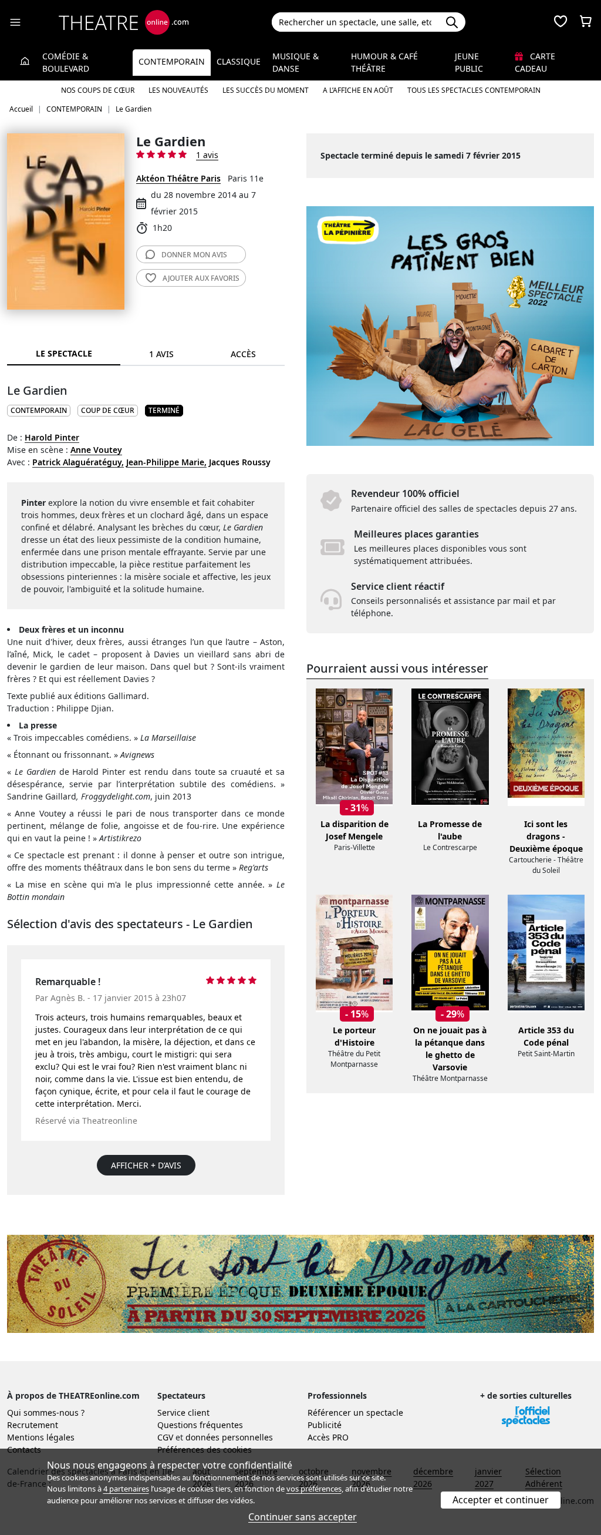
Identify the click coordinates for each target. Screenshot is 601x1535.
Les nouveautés (178, 90)
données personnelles (229, 1437)
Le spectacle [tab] (64, 353)
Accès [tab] (243, 354)
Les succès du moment (265, 90)
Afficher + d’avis (146, 1165)
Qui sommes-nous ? (46, 1412)
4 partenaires (126, 1488)
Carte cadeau (535, 62)
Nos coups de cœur (97, 90)
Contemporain (172, 61)
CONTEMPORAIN (39, 410)
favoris (201, 278)
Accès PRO (328, 1437)
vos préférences (314, 1488)
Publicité (325, 1424)
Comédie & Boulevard (65, 62)
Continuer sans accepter (302, 1516)
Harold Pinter (52, 437)
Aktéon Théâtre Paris (178, 178)
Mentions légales (41, 1437)
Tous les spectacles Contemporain (474, 90)
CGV (165, 1437)
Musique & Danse (295, 62)
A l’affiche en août (358, 90)
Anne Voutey (96, 449)
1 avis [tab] (161, 354)
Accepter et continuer (501, 1499)
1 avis (207, 154)
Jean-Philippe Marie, (166, 462)
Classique (239, 61)
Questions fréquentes (200, 1424)
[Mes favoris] (560, 22)
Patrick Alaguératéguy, (78, 462)
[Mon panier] (586, 22)
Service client (183, 1412)
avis (194, 255)
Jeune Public (469, 62)
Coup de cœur (107, 410)
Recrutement (32, 1424)
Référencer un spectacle (355, 1412)
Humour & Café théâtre (384, 62)
